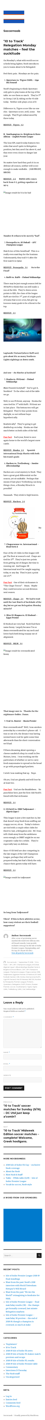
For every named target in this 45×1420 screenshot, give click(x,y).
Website (7, 1075)
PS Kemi (30, 982)
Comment (8, 1017)
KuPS (38, 977)
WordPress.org (13, 1406)
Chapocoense (30, 972)
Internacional (31, 977)
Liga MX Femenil (9, 979)
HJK (17, 977)
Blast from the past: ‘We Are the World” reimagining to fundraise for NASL (23, 1295)
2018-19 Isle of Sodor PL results (20, 1360)
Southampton (21, 987)
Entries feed (11, 1399)
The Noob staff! (13, 1373)
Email (6, 1064)
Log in (9, 1396)
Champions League (17, 972)
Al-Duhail (35, 965)
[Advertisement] (23, 1225)
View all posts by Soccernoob (22, 953)
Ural (23, 989)
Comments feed (13, 1403)
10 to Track (11, 1347)
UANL (20, 989)
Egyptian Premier (19, 974)
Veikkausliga (30, 989)
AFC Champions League (22, 965)
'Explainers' (11, 1344)
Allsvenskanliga (21, 967)
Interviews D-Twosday (16, 1370)
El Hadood (30, 974)
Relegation (16, 984)
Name (6, 1052)
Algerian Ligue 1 (9, 967)
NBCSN (31, 979)
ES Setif (38, 974)
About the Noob (13, 1171)
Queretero (7, 984)
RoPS (23, 984)
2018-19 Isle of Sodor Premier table (22, 1364)
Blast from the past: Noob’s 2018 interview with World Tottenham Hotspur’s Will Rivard (21, 1285)
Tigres (29, 987)
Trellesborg (12, 989)
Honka (22, 977)
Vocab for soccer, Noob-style (19, 1184)
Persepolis (9, 982)
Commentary (12, 1367)
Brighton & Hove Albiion (12, 969)
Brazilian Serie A (34, 967)
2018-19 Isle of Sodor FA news (19, 1351)
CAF (23, 969)
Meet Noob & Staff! (14, 1175)
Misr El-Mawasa (22, 979)
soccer (12, 987)
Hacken (13, 977)
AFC (11, 965)
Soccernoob (11, 31)
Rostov (28, 984)
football (6, 977)
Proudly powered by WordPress (26, 1415)
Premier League (20, 982)
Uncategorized (12, 1377)
